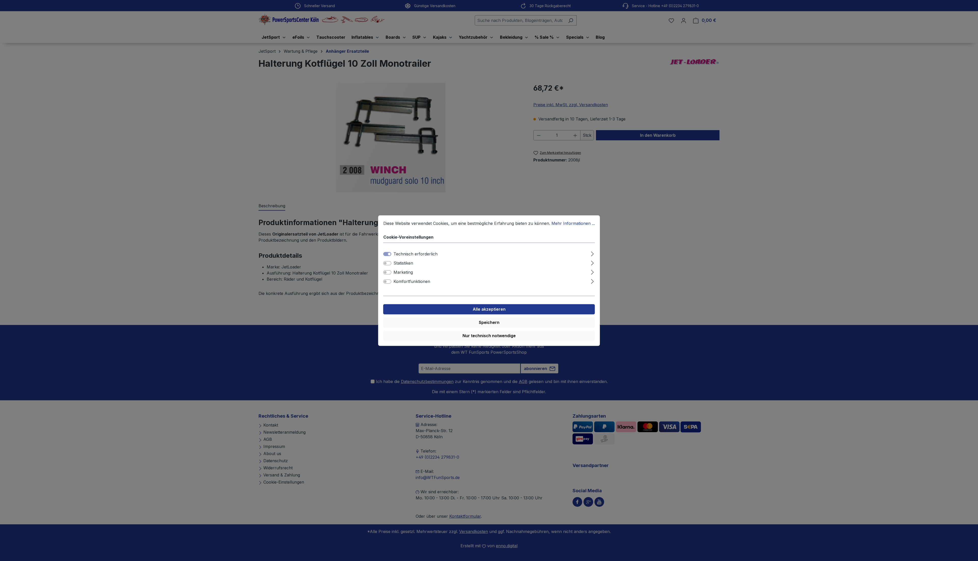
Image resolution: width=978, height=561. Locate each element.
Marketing (403, 272)
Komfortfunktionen (411, 281)
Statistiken (403, 263)
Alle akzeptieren (489, 309)
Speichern (489, 322)
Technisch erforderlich (415, 253)
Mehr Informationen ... (573, 223)
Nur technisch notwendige (489, 335)
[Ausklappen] (592, 253)
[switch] (387, 263)
